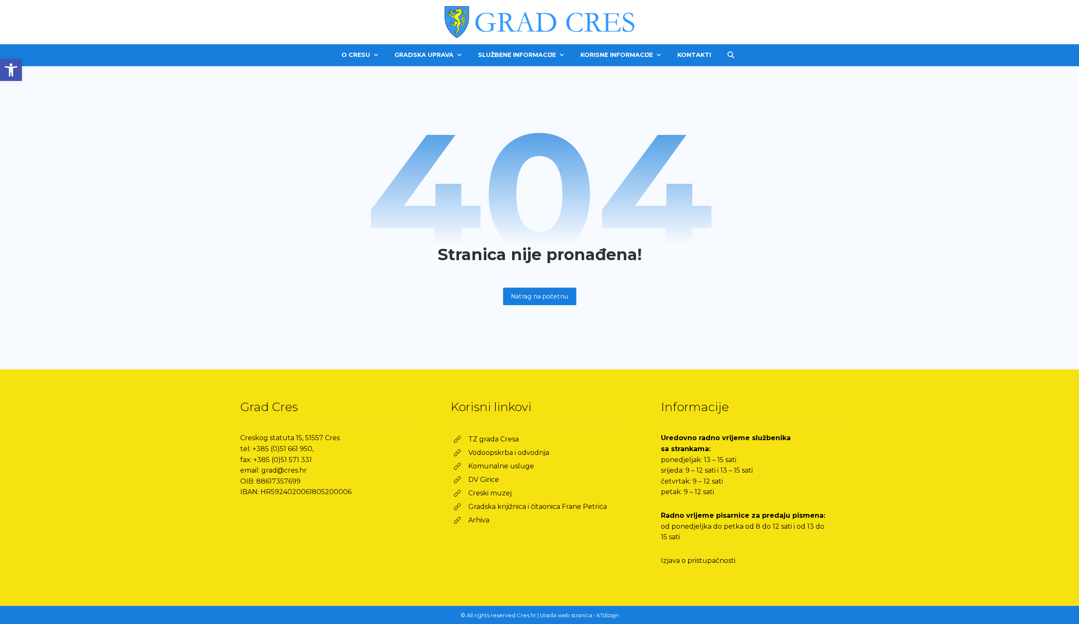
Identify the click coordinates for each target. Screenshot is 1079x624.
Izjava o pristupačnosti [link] (698, 561)
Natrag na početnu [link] (539, 296)
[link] (11, 70)
